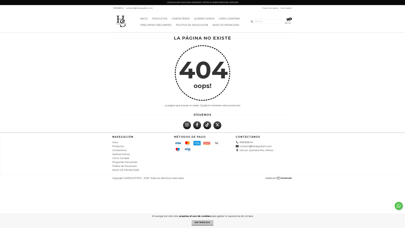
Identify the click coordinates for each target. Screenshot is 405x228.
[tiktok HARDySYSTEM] (207, 125)
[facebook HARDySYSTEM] (197, 125)
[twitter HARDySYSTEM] (217, 125)
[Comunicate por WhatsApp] (399, 206)
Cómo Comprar (229, 18)
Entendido (202, 222)
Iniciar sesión (286, 8)
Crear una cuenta (270, 8)
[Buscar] (251, 21)
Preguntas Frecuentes (155, 25)
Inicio (144, 18)
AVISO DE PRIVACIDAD (225, 25)
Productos (159, 18)
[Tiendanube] (279, 179)
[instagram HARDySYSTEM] (187, 125)
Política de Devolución (192, 25)
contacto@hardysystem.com (139, 8)
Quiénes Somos (204, 18)
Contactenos (181, 18)
